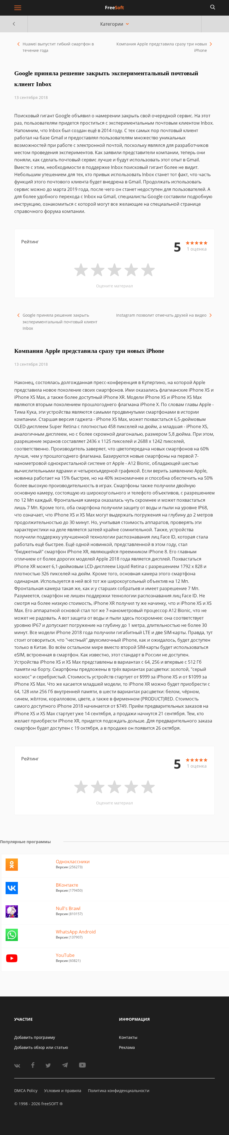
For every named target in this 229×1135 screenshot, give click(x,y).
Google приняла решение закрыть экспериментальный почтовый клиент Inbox (60, 321)
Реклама (127, 1047)
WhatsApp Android (76, 932)
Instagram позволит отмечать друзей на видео (161, 315)
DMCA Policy (25, 1090)
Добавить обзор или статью (41, 1047)
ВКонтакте (67, 885)
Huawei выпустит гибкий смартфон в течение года (58, 47)
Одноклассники (73, 861)
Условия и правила (62, 1090)
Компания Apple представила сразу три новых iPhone (161, 47)
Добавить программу (34, 1037)
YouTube (65, 955)
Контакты (128, 1037)
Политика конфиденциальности (118, 1090)
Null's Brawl (68, 908)
